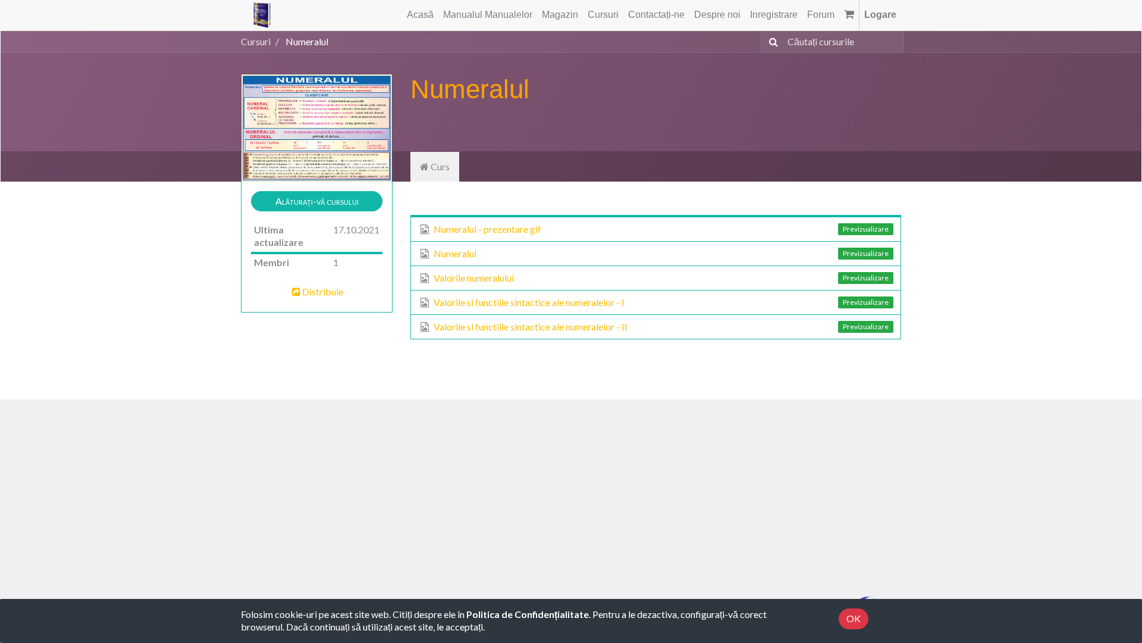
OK (853, 618)
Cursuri (256, 41)
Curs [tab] (439, 166)
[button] (316, 201)
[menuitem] (420, 15)
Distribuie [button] (322, 291)
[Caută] (771, 42)
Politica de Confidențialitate (527, 614)
